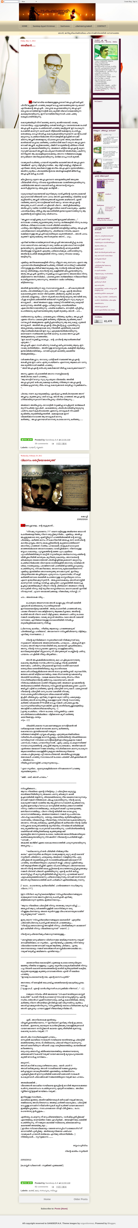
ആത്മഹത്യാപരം (100, 246)
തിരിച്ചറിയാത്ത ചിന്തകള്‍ (104, 220)
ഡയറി (32, 447)
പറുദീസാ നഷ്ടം (107, 134)
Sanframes (65, 26)
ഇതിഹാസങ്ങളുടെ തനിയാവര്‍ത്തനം (101, 278)
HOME (24, 26)
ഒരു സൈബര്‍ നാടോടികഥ (103, 255)
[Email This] (57, 444)
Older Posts (81, 1199)
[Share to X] (61, 444)
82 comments (41, 1187)
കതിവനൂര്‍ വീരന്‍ (100, 282)
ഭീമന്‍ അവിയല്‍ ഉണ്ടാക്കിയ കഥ (105, 252)
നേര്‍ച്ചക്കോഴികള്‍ (100, 259)
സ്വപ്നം (53, 1190)
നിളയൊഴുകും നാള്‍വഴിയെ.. (104, 273)
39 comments (41, 443)
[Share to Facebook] (63, 444)
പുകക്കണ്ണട (100, 192)
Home (47, 1199)
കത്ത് (31, 1190)
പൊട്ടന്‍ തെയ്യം (107, 159)
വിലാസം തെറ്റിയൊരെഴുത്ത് (38, 460)
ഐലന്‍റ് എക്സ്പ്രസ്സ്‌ (102, 239)
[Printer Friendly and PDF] (27, 440)
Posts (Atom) (61, 1208)
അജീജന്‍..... (28, 45)
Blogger (111, 1223)
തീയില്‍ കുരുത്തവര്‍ (101, 306)
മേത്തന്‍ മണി (99, 249)
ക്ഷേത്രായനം (99, 303)
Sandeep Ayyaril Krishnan (44, 26)
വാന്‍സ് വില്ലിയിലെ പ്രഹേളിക (105, 300)
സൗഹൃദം (44, 1190)
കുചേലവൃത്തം (99, 285)
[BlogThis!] (59, 444)
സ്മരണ (39, 447)
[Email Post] (52, 443)
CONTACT (101, 26)
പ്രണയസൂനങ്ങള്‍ (83, 26)
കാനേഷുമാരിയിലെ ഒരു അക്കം (105, 310)
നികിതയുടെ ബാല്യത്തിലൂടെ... (105, 242)
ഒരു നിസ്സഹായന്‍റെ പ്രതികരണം (106, 297)
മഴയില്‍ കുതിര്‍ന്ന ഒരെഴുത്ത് (104, 293)
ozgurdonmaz (87, 1223)
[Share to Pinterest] (65, 444)
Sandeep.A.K (52, 440)
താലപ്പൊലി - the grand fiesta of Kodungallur (110, 208)
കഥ (36, 1190)
